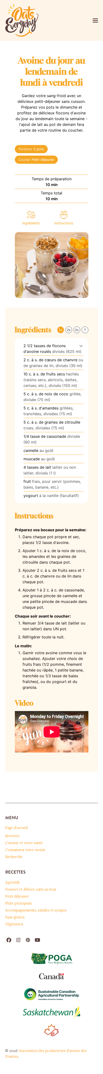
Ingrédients (31, 223)
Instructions (63, 223)
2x (69, 330)
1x (60, 330)
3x (77, 330)
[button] (95, 20)
